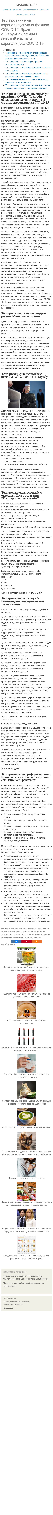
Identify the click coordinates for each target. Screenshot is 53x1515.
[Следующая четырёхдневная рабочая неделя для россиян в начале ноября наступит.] (26, 1252)
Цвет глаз (44, 9)
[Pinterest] (26, 941)
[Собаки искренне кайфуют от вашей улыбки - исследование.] (26, 1017)
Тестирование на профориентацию (12, 937)
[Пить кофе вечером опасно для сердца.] (26, 1175)
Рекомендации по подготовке (41, 934)
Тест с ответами (26, 934)
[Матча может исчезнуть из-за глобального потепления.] (26, 1124)
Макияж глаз (26, 5)
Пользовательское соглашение (19, 1301)
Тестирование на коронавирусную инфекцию (22, 928)
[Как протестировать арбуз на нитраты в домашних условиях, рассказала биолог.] (26, 990)
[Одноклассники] (37, 941)
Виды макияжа (30, 9)
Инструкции (22, 14)
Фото (32, 14)
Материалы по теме (27, 931)
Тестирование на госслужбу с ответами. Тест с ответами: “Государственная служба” (26, 75)
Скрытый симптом (43, 928)
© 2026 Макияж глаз (10, 1298)
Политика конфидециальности (13, 1304)
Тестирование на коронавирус (10, 931)
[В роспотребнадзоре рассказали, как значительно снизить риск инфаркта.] (26, 1071)
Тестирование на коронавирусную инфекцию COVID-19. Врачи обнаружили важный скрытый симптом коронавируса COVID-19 (27, 55)
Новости (17, 9)
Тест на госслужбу (14, 934)
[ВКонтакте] (16, 941)
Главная (7, 9)
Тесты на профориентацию (32, 937)
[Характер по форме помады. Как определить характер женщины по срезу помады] (26, 1044)
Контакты (6, 1301)
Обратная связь (8, 1308)
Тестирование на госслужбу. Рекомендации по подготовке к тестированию (26, 81)
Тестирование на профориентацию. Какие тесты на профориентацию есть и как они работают (27, 86)
